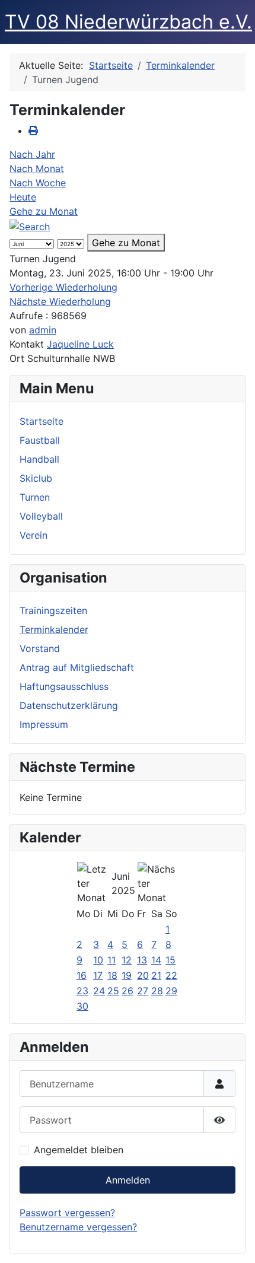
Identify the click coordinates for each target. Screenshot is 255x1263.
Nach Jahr (32, 154)
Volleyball (41, 516)
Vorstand (40, 648)
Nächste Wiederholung (60, 301)
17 (98, 975)
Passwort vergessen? (67, 1213)
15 (170, 960)
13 (142, 960)
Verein (33, 535)
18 (112, 975)
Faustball (40, 440)
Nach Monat (36, 168)
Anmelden (128, 1180)
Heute (22, 197)
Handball (39, 459)
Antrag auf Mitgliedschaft (77, 667)
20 (143, 975)
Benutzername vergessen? (78, 1227)
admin (42, 330)
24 (99, 991)
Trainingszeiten (53, 610)
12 (127, 960)
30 (82, 1006)
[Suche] (29, 225)
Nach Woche (37, 183)
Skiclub (36, 478)
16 (81, 975)
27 (142, 991)
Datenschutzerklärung (69, 705)
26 (127, 991)
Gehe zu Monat (43, 211)
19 (127, 975)
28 (157, 991)
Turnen (35, 497)
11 (111, 960)
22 (171, 975)
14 (156, 960)
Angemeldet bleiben (78, 1150)
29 (171, 991)
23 (82, 991)
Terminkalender (54, 629)
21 (156, 975)
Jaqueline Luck (80, 344)
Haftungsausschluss (64, 686)
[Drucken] (33, 130)
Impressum (44, 724)
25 (113, 991)
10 (98, 960)
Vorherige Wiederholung (63, 287)
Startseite (41, 421)
